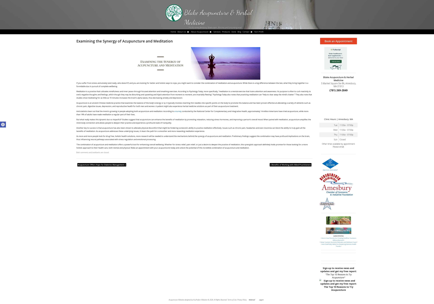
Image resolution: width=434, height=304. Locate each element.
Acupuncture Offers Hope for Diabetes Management (102, 165)
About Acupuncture (199, 31)
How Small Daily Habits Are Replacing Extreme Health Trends (339, 245)
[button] (3, 124)
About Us (181, 31)
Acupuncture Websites (176, 300)
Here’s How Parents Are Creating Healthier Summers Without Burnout (339, 239)
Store (233, 31)
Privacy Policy (242, 300)
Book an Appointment (339, 41)
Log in (261, 300)
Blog (239, 31)
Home (173, 31)
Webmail (252, 300)
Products (226, 31)
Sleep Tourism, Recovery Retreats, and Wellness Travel (338, 242)
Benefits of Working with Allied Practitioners (290, 165)
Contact (246, 31)
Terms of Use (232, 300)
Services (217, 31)
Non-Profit (258, 31)
